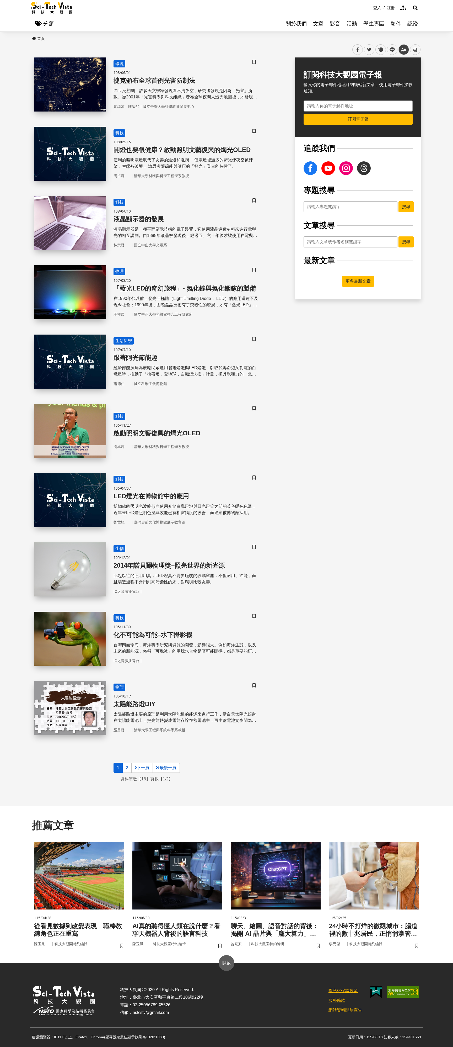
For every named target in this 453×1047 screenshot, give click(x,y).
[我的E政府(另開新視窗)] (376, 992)
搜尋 (406, 206)
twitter (369, 49)
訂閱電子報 (358, 119)
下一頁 (143, 767)
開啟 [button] (226, 963)
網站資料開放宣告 (345, 1010)
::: (369, 7)
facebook (358, 49)
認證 (412, 24)
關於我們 (296, 24)
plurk (380, 49)
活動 (352, 24)
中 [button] (404, 49)
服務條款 (336, 1000)
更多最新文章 (358, 281)
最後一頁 (168, 767)
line (390, 49)
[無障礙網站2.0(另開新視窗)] (403, 992)
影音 (335, 24)
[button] (415, 8)
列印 (415, 49)
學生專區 (373, 24)
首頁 (41, 38)
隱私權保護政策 (343, 990)
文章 (318, 24)
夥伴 (396, 24)
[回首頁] (52, 8)
